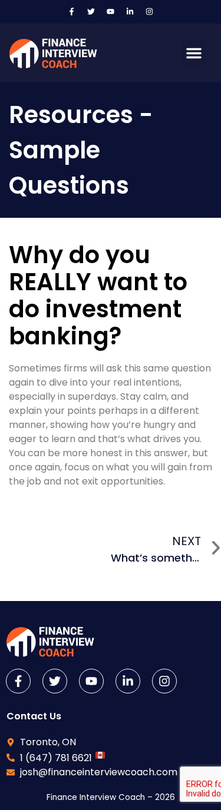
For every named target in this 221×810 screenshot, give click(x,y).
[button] (194, 53)
